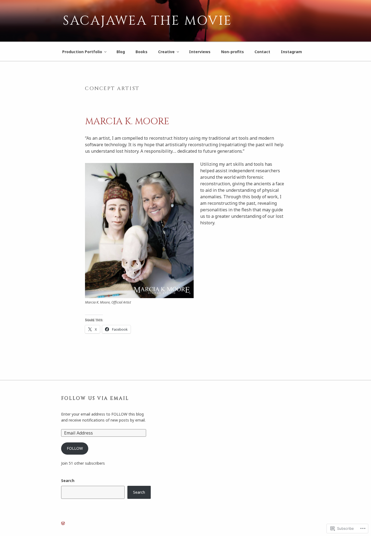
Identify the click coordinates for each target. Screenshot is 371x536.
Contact (262, 51)
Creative (166, 51)
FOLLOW (75, 448)
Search (67, 480)
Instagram (291, 51)
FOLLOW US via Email (95, 398)
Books (141, 51)
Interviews (199, 51)
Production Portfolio (82, 51)
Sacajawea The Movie (147, 20)
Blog (121, 51)
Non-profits (232, 51)
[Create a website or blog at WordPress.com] (63, 523)
